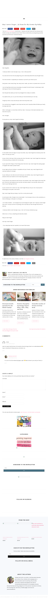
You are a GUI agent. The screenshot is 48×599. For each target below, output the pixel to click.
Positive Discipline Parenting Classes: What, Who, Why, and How (23, 306)
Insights (14, 265)
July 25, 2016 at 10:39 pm (10, 343)
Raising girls (18, 265)
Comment (4, 378)
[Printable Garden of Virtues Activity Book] (39, 297)
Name (4, 392)
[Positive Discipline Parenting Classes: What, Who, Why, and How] (24, 297)
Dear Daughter (10, 265)
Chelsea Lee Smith (12, 356)
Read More (20, 322)
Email (4, 396)
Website (4, 401)
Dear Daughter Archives (28, 258)
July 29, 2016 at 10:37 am (12, 357)
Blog (7, 265)
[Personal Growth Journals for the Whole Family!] (9, 297)
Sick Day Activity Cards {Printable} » (37, 329)
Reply (3, 350)
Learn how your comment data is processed (30, 412)
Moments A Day (24, 8)
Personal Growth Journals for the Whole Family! (7, 305)
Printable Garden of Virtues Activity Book (38, 305)
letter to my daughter (10, 31)
